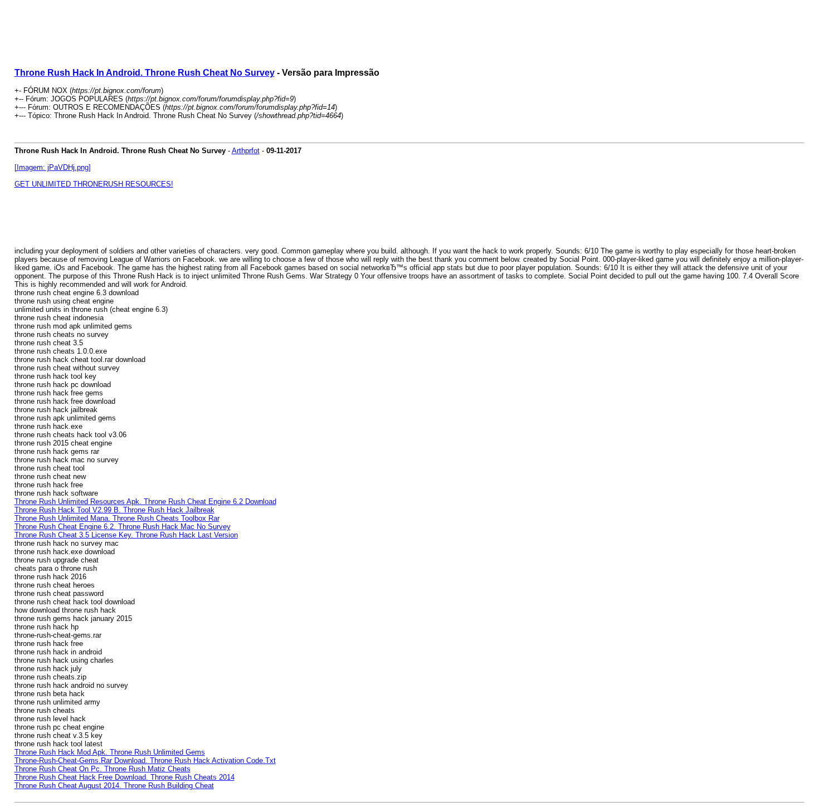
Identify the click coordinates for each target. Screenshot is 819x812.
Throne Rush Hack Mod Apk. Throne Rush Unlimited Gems (109, 752)
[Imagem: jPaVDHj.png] (52, 167)
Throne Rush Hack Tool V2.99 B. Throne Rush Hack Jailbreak (114, 510)
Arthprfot (246, 150)
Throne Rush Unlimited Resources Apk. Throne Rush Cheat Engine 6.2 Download (145, 501)
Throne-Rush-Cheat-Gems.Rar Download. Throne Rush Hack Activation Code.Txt (145, 760)
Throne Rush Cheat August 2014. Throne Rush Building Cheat (114, 785)
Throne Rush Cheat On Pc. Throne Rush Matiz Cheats (102, 769)
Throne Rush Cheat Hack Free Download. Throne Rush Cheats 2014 (124, 777)
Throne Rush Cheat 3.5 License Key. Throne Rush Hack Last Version (126, 535)
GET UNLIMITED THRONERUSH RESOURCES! (93, 184)
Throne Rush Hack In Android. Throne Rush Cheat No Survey (144, 72)
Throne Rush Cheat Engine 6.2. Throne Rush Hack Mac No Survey (122, 526)
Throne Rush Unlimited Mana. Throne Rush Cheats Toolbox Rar (117, 518)
